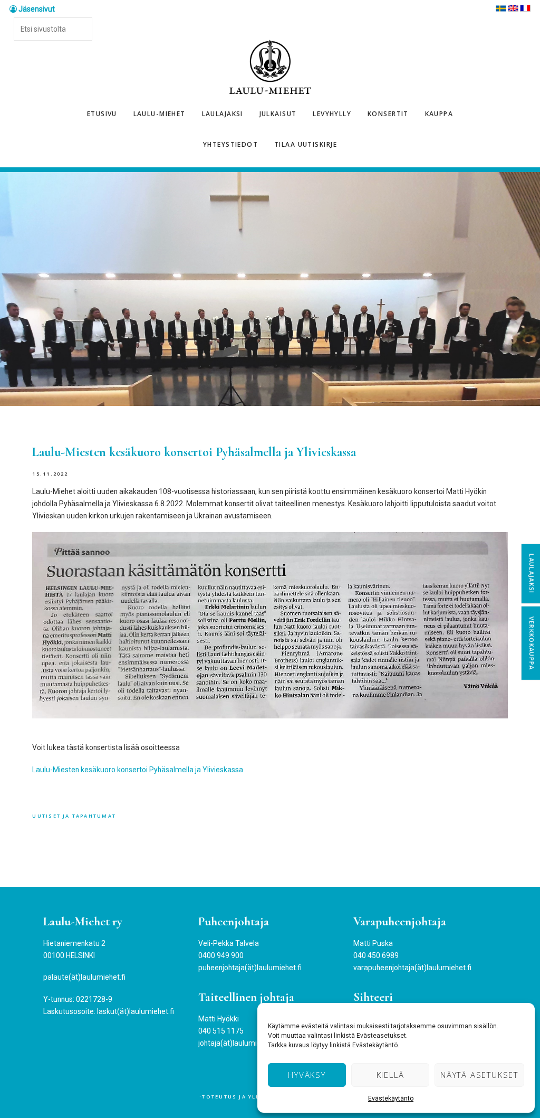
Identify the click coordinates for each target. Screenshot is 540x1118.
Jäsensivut (36, 9)
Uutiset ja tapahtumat (74, 815)
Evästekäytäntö (390, 1098)
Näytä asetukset (479, 1074)
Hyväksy (307, 1074)
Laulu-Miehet (270, 68)
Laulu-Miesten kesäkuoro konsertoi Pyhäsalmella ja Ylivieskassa (137, 769)
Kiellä (390, 1074)
